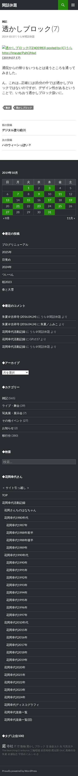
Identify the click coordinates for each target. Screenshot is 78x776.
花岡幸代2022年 (14, 682)
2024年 (7, 267)
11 (60, 194)
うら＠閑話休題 (26, 36)
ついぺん (8, 274)
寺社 (10, 746)
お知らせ (8, 428)
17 (49, 200)
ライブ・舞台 (11, 405)
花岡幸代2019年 (16, 659)
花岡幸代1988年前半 (19, 532)
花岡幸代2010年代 (16, 622)
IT (15, 746)
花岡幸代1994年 (16, 592)
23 (39, 206)
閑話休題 (9, 5)
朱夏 (4, 754)
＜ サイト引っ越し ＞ (16, 487)
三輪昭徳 (35, 750)
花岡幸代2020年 (14, 667)
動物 (23, 746)
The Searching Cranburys (16, 750)
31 (49, 212)
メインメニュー (73, 5)
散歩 (8, 107)
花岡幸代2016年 (16, 637)
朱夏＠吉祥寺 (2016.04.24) (19, 316)
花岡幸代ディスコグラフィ (21, 704)
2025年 (7, 252)
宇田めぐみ (24, 754)
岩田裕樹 (46, 750)
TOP (5, 495)
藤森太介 (54, 746)
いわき (35, 754)
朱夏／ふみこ (49, 324)
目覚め (6, 259)
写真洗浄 (68, 746)
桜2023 (7, 282)
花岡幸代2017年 (16, 645)
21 (18, 206)
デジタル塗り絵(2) (14, 127)
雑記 (4, 21)
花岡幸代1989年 (16, 547)
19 (70, 200)
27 (7, 212)
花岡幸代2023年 (14, 689)
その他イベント (12, 420)
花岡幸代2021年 (14, 674)
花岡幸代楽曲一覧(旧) (18, 719)
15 (28, 200)
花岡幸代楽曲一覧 (15, 712)
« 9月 (6, 218)
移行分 (6, 435)
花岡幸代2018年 (16, 652)
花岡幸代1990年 (16, 562)
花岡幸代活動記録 (13, 331)
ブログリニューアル (15, 244)
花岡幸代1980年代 (16, 517)
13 (7, 200)
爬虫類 (55, 750)
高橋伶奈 (71, 750)
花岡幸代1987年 (16, 525)
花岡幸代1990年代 (16, 555)
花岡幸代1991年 (16, 570)
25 (60, 206)
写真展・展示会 (12, 413)
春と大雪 (8, 289)
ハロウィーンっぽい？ (16, 142)
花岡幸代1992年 (16, 577)
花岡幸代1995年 (16, 600)
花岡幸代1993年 (16, 585)
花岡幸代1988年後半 (19, 540)
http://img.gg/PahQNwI (19, 53)
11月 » (71, 218)
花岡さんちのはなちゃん (20, 510)
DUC (62, 750)
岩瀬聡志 (13, 754)
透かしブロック (24, 107)
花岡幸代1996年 (16, 607)
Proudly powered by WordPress (19, 770)
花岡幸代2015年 (16, 630)
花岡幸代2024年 (14, 697)
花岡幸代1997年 (16, 615)
